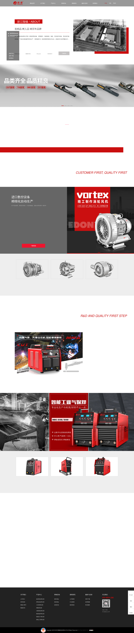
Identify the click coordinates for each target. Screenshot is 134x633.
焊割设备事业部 (14, 35)
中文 (106, 3)
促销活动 (56, 605)
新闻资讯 (74, 3)
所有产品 (11, 53)
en (110, 3)
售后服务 (87, 605)
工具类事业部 (39, 605)
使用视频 (87, 602)
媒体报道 (72, 605)
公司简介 (22, 599)
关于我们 (42, 3)
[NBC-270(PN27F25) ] (32, 466)
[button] (99, 252)
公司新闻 (72, 599)
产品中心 (53, 3)
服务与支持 (84, 3)
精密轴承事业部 (40, 613)
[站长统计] (91, 630)
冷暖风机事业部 (40, 611)
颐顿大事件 (23, 605)
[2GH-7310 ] (32, 269)
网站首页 (32, 3)
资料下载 (11, 56)
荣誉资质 (22, 602)
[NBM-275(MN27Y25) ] (67, 466)
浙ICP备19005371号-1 (83, 630)
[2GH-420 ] (102, 269)
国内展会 (56, 602)
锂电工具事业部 (40, 619)
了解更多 (64, 53)
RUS (114, 3)
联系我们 (95, 3)
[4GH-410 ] (67, 269)
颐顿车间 (22, 608)
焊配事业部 (39, 608)
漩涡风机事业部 (14, 33)
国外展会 (56, 599)
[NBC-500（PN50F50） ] (102, 466)
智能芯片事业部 (40, 616)
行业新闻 (72, 602)
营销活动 (63, 3)
